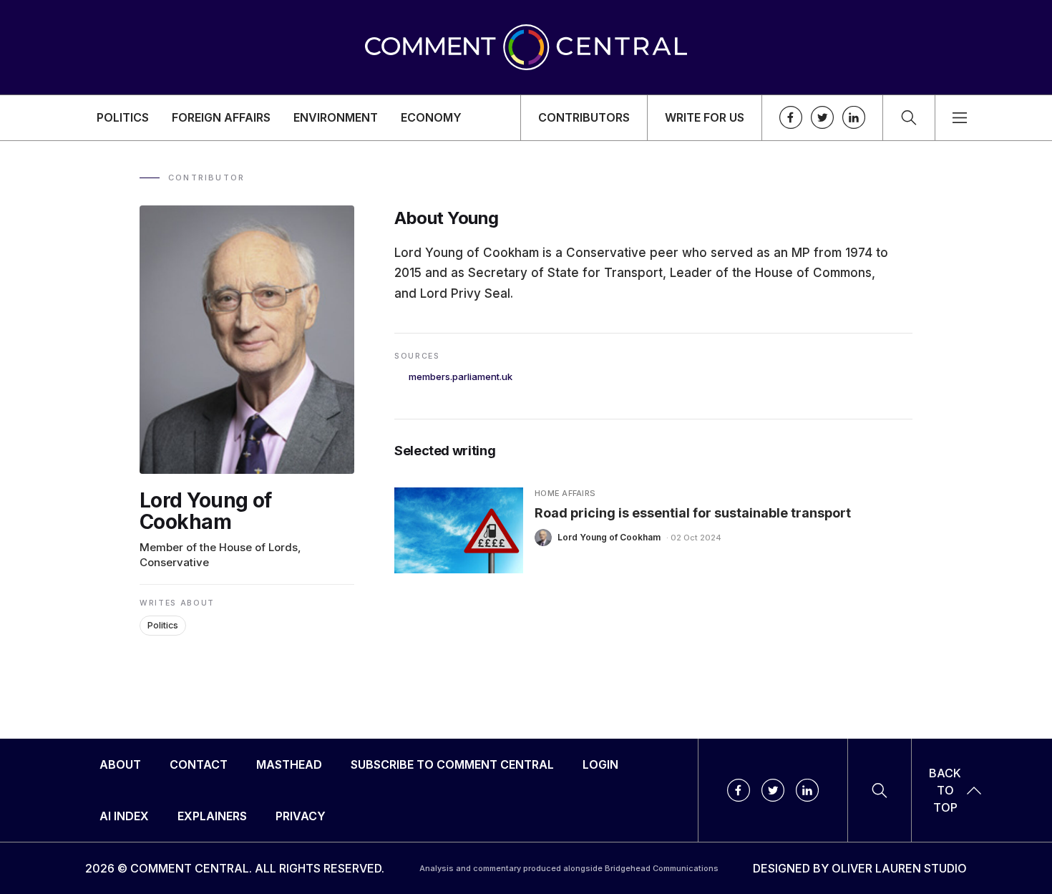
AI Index (124, 816)
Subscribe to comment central (452, 764)
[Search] (908, 117)
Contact (199, 764)
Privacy (301, 816)
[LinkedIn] (853, 117)
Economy (431, 117)
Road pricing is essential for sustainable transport (693, 512)
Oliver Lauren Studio (899, 868)
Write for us (704, 117)
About (120, 764)
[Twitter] (822, 117)
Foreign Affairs (221, 117)
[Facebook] (790, 117)
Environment (335, 117)
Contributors (584, 117)
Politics (123, 117)
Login (600, 764)
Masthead (289, 764)
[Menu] (960, 117)
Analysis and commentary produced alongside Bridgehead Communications (569, 868)
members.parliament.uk (460, 376)
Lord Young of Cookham (609, 537)
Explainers (212, 816)
